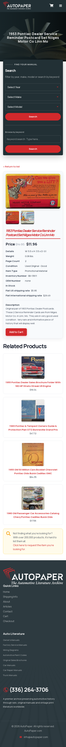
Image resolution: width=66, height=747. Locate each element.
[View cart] (51, 5)
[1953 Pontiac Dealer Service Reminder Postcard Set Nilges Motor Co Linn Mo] (12, 217)
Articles (7, 606)
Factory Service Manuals (15, 645)
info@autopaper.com (36, 737)
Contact (7, 611)
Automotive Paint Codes (15, 655)
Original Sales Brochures (15, 660)
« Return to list (11, 166)
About (6, 601)
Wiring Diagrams (10, 650)
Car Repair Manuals (12, 670)
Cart (5, 616)
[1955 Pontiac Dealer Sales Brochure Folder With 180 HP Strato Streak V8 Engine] (33, 367)
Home (6, 591)
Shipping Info (10, 596)
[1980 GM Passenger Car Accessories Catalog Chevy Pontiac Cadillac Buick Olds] (33, 498)
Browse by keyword (14, 132)
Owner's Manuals (11, 640)
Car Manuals (9, 665)
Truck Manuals (10, 675)
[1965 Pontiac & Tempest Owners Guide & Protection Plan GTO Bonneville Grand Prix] (33, 410)
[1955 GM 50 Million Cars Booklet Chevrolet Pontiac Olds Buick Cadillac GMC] (33, 454)
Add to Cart (16, 332)
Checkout (8, 621)
